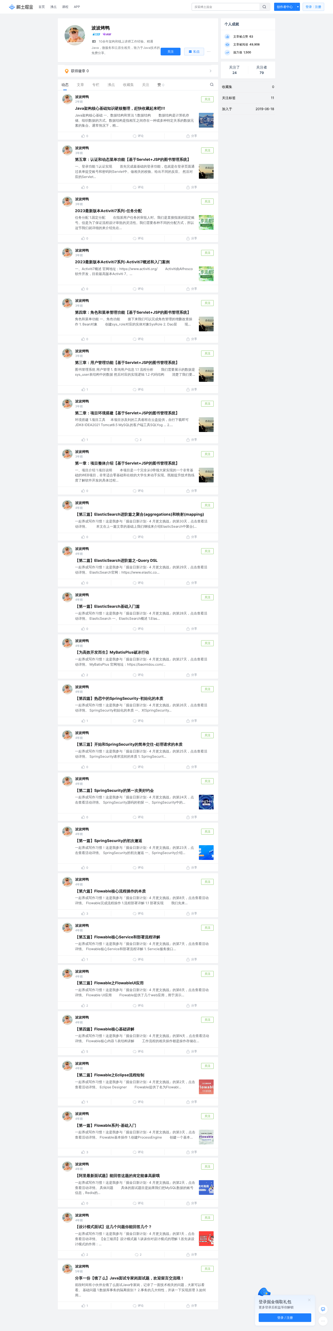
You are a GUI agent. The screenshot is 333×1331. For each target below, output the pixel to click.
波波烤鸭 (82, 97)
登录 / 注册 (285, 1317)
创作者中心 (285, 7)
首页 (42, 7)
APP (77, 7)
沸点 (53, 7)
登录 (313, 7)
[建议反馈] (323, 1309)
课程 (65, 7)
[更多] (323, 1321)
